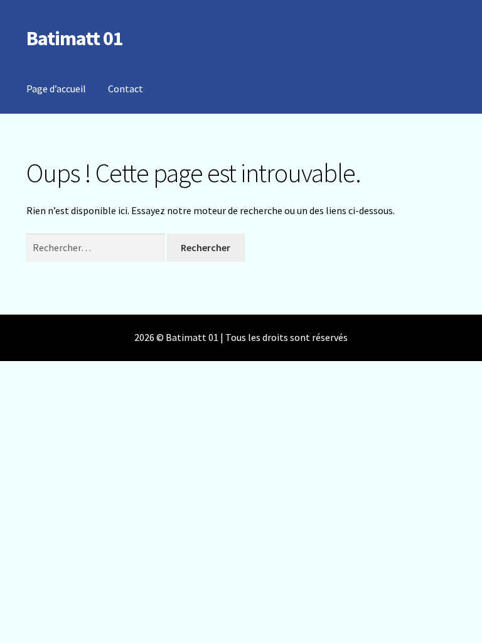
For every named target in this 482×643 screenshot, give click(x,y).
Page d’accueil (56, 88)
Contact (125, 88)
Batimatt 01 (74, 38)
